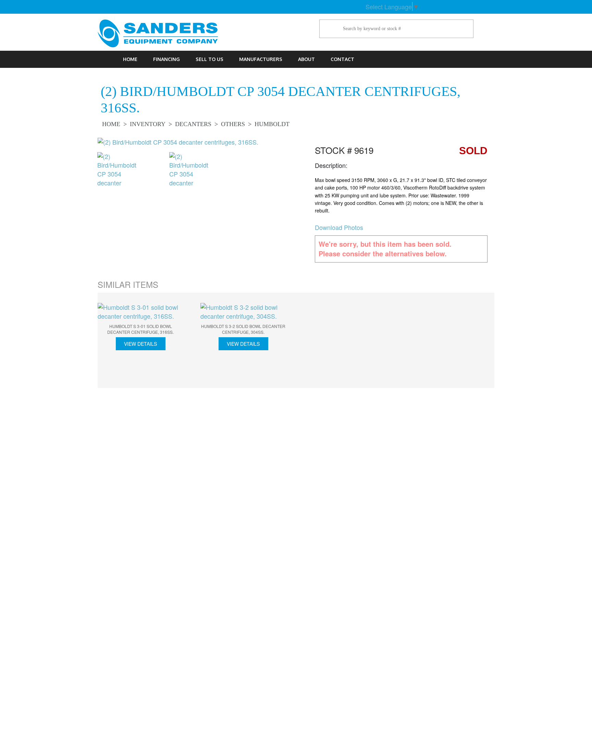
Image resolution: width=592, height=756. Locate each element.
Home (130, 59)
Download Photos (339, 227)
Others (233, 124)
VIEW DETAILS (140, 343)
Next (504, 341)
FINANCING (166, 59)
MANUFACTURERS (260, 59)
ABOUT (306, 59)
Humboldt (272, 124)
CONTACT (342, 59)
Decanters (193, 124)
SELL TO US (209, 59)
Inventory (147, 124)
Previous (87, 172)
